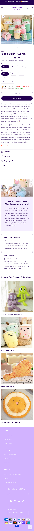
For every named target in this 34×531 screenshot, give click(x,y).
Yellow (14, 67)
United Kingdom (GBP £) (16, 513)
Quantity (3, 78)
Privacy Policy (8, 443)
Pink (22, 67)
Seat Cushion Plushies (9, 423)
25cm (5, 74)
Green (5, 67)
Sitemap (6, 478)
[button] (2, 8)
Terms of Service (9, 435)
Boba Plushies (6, 351)
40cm (21, 74)
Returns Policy (8, 459)
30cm (13, 74)
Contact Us (7, 463)
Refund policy (8, 439)
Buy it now (17, 98)
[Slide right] (21, 48)
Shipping (10, 60)
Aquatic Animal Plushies (10, 315)
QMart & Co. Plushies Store (12, 474)
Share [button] (5, 166)
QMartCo (18, 528)
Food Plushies (6, 386)
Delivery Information (10, 455)
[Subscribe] (28, 494)
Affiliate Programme (10, 482)
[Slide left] (13, 48)
